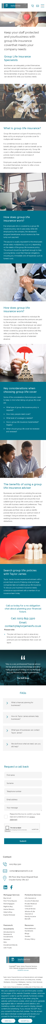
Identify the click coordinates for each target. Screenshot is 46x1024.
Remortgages (9, 904)
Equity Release (9, 915)
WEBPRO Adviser (23, 970)
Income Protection (32, 901)
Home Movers (9, 909)
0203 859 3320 (26, 618)
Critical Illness (30, 909)
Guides (27, 936)
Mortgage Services (11, 895)
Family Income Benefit (30, 918)
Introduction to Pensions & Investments (9, 934)
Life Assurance (30, 898)
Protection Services (33, 895)
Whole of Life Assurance (30, 913)
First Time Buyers (10, 901)
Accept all (25, 1021)
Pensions (7, 939)
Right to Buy (8, 906)
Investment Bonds (10, 945)
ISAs (5, 942)
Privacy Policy (30, 939)
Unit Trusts (8, 948)
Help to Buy (8, 912)
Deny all (8, 1021)
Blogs (27, 933)
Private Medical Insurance (31, 905)
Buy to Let (7, 898)
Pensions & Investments (9, 927)
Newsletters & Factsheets (30, 930)
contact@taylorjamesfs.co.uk (23, 625)
